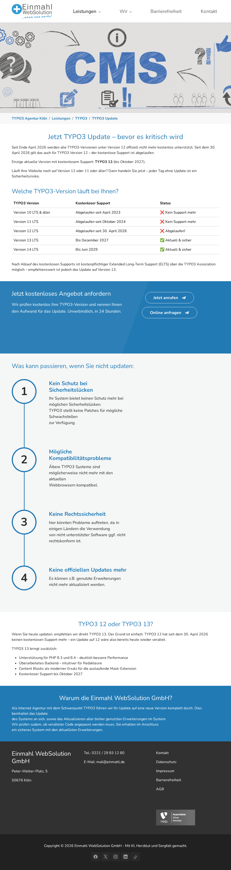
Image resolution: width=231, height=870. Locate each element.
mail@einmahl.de (110, 761)
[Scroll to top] (221, 860)
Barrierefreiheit (168, 780)
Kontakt (162, 752)
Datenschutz (166, 761)
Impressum (165, 771)
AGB (160, 789)
